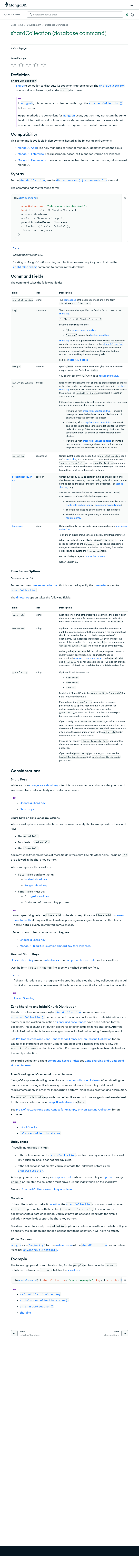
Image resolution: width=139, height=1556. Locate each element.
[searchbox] (75, 15)
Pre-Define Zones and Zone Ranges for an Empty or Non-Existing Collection (63, 1039)
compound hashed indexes (83, 1080)
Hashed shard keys (23, 960)
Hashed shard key (35, 879)
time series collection (45, 585)
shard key (64, 340)
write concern (64, 1245)
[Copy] (125, 197)
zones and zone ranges (71, 1022)
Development (34, 24)
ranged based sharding (84, 330)
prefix (108, 1177)
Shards (20, 85)
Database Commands (56, 24)
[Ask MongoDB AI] (126, 14)
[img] (13, 65)
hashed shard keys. (109, 375)
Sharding (25, 1312)
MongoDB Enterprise (31, 154)
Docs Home (17, 24)
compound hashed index (108, 505)
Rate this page (18, 58)
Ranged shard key (35, 885)
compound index (63, 1177)
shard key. (64, 313)
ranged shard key (38, 896)
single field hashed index (79, 505)
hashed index (51, 960)
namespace (70, 299)
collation (71, 459)
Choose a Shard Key (32, 803)
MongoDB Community (32, 160)
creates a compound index (88, 658)
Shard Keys (27, 809)
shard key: (74, 1270)
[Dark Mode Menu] (132, 14)
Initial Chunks (28, 1127)
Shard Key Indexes (78, 359)
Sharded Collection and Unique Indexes (47, 1189)
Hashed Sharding (24, 998)
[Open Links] (132, 5)
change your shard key (43, 785)
